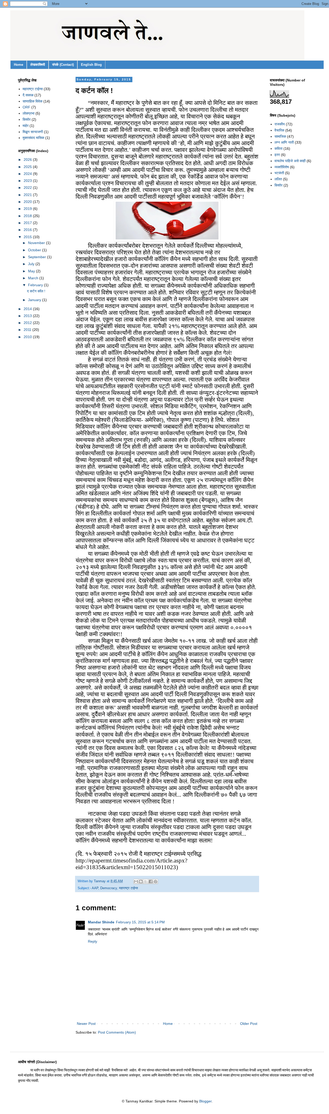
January (35, 300)
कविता (278, 148)
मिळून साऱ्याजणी (33, 132)
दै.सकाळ (28, 95)
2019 (28, 209)
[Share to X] (145, 881)
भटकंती (279, 173)
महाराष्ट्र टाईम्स (128, 888)
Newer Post (86, 1024)
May (32, 271)
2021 (28, 195)
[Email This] (136, 881)
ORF (26, 107)
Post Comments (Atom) (117, 1032)
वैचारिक (279, 130)
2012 (28, 323)
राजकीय (280, 124)
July (31, 264)
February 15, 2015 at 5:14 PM (140, 922)
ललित (278, 179)
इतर (277, 155)
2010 (28, 337)
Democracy (108, 888)
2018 (28, 216)
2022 (28, 187)
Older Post (248, 1024)
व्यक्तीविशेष (282, 167)
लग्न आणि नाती (284, 142)
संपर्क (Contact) (63, 65)
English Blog (91, 65)
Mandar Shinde (101, 922)
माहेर (26, 126)
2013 (28, 316)
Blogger (205, 1101)
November (37, 243)
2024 (28, 174)
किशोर (27, 119)
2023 (28, 181)
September (37, 257)
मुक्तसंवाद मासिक (33, 138)
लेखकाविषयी (37, 65)
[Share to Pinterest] (155, 881)
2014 (28, 309)
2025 (28, 167)
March (33, 278)
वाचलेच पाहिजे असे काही (290, 161)
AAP (95, 888)
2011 (28, 330)
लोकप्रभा (28, 113)
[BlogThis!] (140, 881)
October (35, 250)
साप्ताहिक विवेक (32, 101)
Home (18, 65)
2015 (28, 237)
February (36, 285)
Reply (92, 941)
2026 (28, 159)
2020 (28, 202)
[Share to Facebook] (150, 881)
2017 (28, 223)
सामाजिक (280, 136)
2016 (28, 230)
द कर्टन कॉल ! (36, 291)
